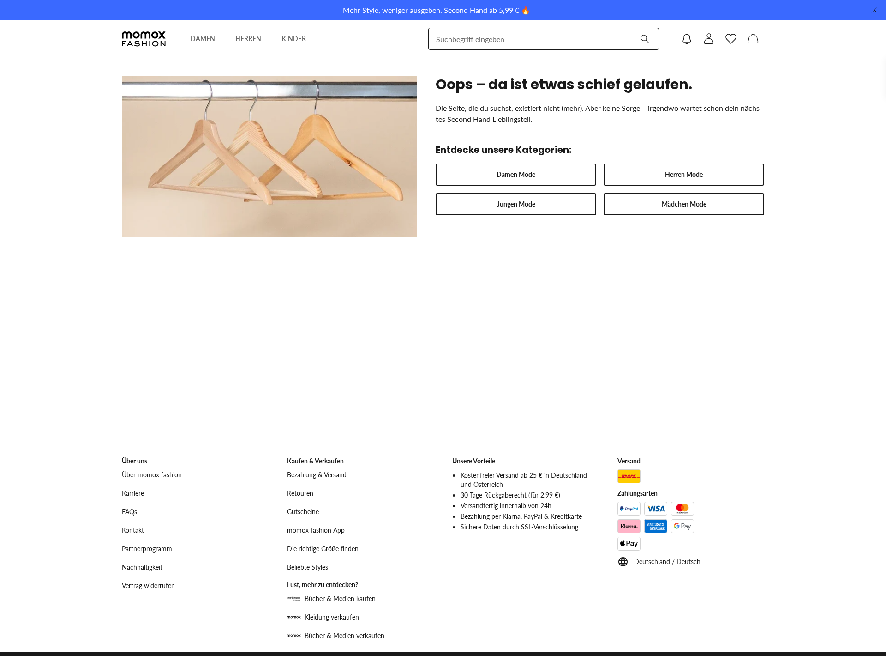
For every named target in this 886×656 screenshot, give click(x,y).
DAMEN (203, 39)
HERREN (248, 39)
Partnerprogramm (147, 549)
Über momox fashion (152, 475)
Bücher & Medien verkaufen (344, 635)
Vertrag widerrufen (148, 585)
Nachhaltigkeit (142, 567)
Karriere (133, 493)
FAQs (129, 512)
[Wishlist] (731, 39)
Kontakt (133, 530)
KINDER (293, 39)
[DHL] (629, 476)
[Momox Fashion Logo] (144, 38)
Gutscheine (303, 512)
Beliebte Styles (307, 567)
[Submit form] (645, 39)
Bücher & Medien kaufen (340, 598)
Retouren (300, 493)
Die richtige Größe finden (323, 549)
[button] (516, 175)
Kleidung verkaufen (332, 617)
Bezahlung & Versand (317, 475)
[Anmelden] (709, 39)
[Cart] (753, 39)
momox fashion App (316, 530)
